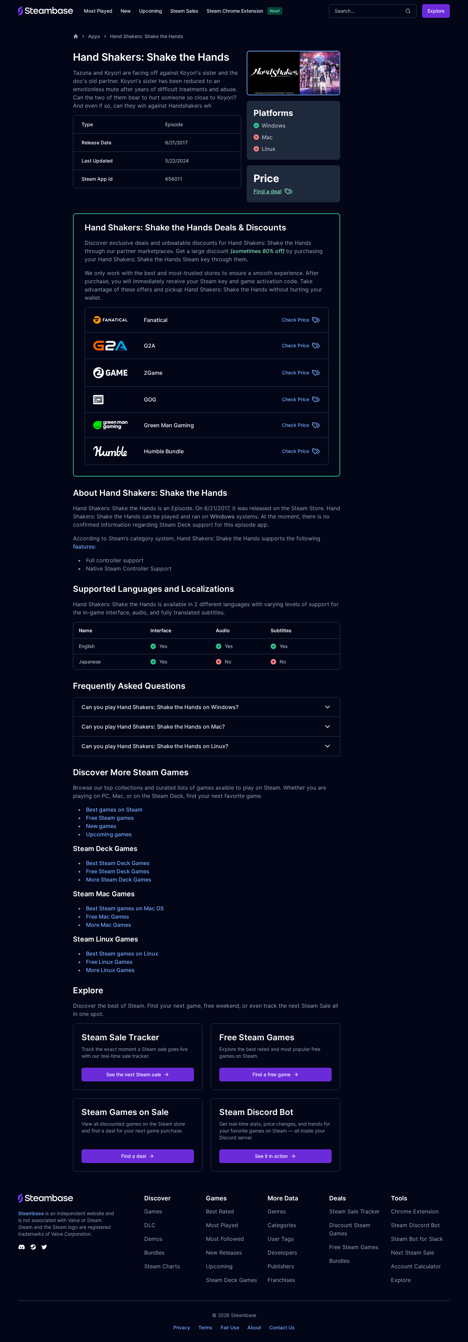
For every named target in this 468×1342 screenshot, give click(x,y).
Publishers (281, 1266)
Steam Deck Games (231, 1280)
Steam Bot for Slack (417, 1238)
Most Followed (225, 1238)
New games (101, 826)
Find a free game (272, 1074)
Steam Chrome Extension (235, 11)
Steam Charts (162, 1266)
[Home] (75, 36)
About (254, 1327)
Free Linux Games (109, 961)
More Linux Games (110, 970)
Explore (436, 11)
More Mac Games (108, 924)
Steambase (31, 1213)
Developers (282, 1252)
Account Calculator (416, 1266)
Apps (94, 36)
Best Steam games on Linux (122, 953)
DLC (150, 1225)
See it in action (271, 1156)
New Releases (224, 1252)
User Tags (281, 1238)
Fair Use (230, 1327)
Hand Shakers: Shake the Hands (146, 36)
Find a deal (133, 1156)
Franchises (281, 1280)
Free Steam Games (353, 1247)
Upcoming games (109, 834)
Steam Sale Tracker (354, 1211)
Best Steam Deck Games (118, 863)
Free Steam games (110, 817)
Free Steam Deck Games (117, 871)
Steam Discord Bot (415, 1225)
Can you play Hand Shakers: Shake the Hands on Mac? (153, 726)
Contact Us (282, 1327)
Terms (205, 1327)
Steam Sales (184, 11)
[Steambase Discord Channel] (21, 1247)
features (84, 546)
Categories (282, 1225)
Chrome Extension (415, 1211)
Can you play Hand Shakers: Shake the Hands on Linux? (155, 746)
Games (153, 1211)
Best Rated (220, 1211)
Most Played (98, 11)
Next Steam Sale (412, 1252)
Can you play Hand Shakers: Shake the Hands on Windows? (160, 707)
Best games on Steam (114, 809)
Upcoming (150, 11)
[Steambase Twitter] (44, 1247)
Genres (277, 1211)
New (126, 11)
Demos (153, 1238)
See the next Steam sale (133, 1074)
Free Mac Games (107, 916)
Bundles (154, 1252)
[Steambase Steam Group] (33, 1247)
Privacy (181, 1327)
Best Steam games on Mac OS (125, 908)
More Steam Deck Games (118, 879)
